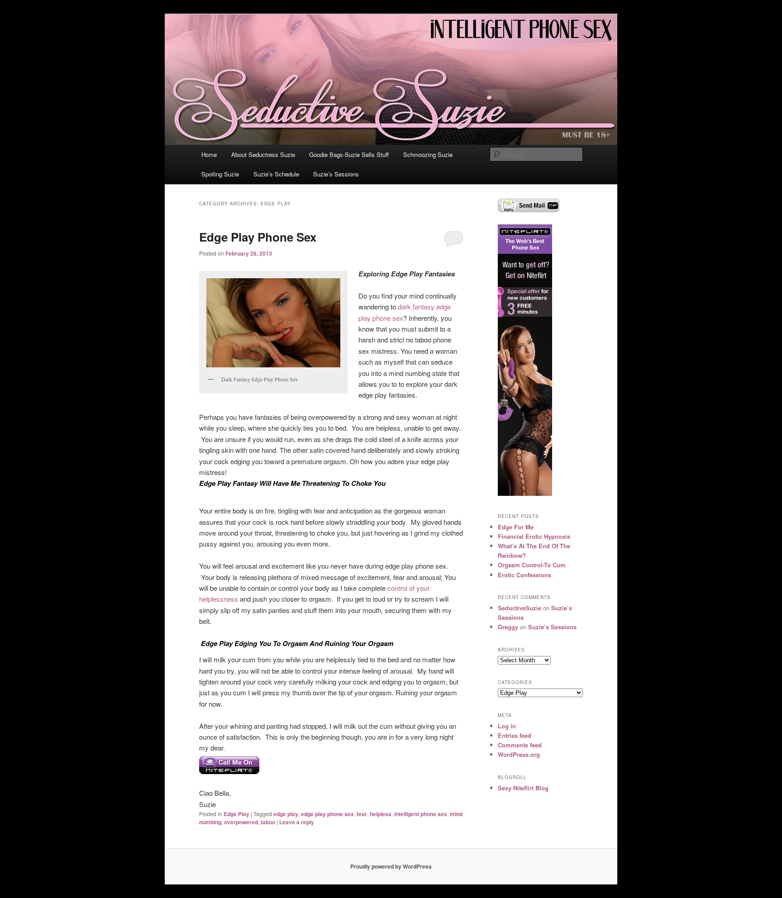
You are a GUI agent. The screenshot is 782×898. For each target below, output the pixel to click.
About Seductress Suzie (263, 154)
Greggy (508, 626)
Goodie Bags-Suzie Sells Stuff (349, 154)
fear (362, 814)
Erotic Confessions (524, 574)
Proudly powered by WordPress (391, 866)
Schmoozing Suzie (428, 154)
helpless (380, 814)
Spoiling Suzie (220, 174)
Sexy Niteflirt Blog (523, 788)
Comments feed (520, 745)
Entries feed (514, 735)
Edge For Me (516, 527)
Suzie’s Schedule (276, 174)
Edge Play (236, 814)
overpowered (241, 822)
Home (209, 154)
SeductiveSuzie (519, 607)
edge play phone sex (327, 814)
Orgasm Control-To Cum (532, 565)
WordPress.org (519, 754)
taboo (268, 822)
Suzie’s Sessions (336, 174)
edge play (285, 814)
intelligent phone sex (420, 814)
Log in (507, 726)
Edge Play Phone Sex (257, 236)
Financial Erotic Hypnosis (534, 536)
